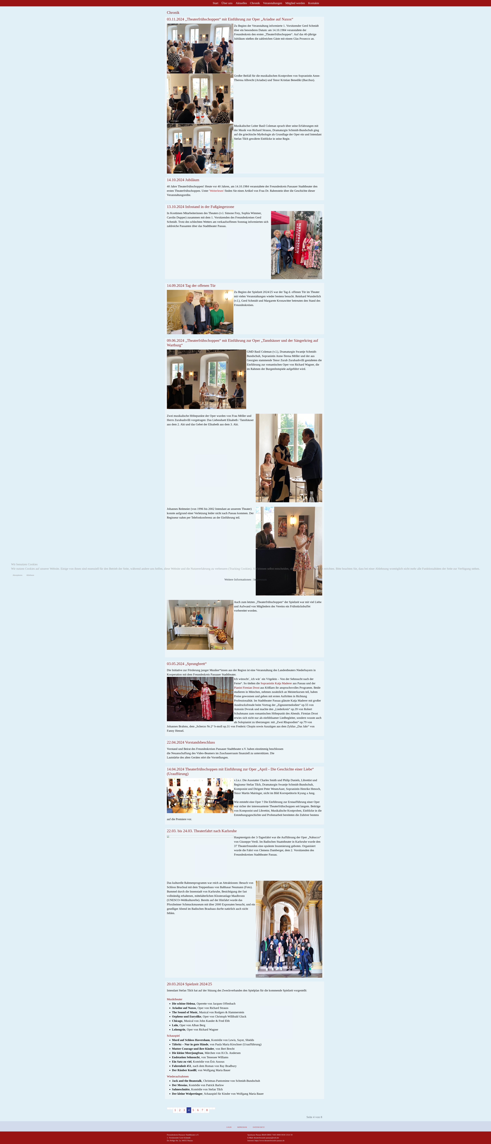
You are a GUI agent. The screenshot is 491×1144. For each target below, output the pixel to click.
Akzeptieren (17, 575)
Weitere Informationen (237, 579)
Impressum (260, 579)
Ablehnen (30, 575)
